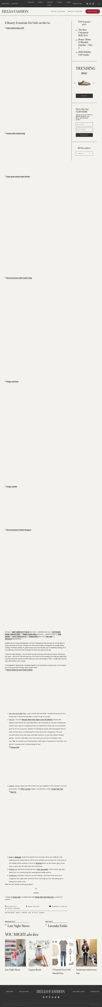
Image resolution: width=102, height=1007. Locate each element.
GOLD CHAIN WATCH (19, 636)
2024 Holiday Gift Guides (84, 53)
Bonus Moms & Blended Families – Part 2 (85, 43)
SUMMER (41, 912)
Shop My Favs (92, 11)
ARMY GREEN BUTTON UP (20, 632)
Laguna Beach (35, 969)
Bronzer (18, 857)
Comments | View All (59, 906)
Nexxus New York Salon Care (44, 897)
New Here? (6, 3)
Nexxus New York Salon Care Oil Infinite (37, 720)
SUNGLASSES (33, 636)
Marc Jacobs (26, 789)
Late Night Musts (19, 926)
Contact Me (94, 991)
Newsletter (77, 3)
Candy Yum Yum (57, 789)
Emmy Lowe (17, 897)
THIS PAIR (48, 636)
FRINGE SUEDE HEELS (30, 634)
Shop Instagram (58, 11)
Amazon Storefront (75, 11)
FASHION (31, 2)
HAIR (29, 912)
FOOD (49, 5)
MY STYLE (35, 912)
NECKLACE (8, 639)
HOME (69, 2)
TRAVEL (59, 2)
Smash (98, 1005)
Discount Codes (78, 991)
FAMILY (40, 2)
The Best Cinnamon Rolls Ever (83, 32)
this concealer (42, 869)
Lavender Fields (57, 926)
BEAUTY (50, 2)
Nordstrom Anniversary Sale (86, 971)
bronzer (39, 863)
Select (80, 153)
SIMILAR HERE (15, 634)
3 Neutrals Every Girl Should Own (61, 971)
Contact (15, 3)
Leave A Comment (14, 908)
